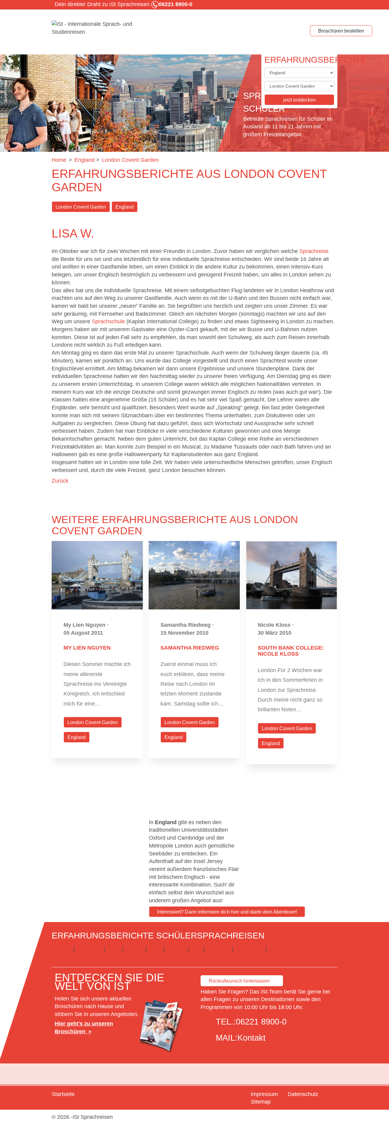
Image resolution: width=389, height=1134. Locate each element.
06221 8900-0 (261, 1021)
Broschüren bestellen (341, 30)
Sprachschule (108, 321)
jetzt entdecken (299, 99)
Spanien (176, 949)
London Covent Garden (81, 207)
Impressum (264, 1094)
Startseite (63, 1094)
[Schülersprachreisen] (97, 28)
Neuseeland (249, 949)
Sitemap (261, 1102)
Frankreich (89, 949)
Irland (113, 949)
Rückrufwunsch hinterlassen (239, 980)
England (124, 207)
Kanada (134, 949)
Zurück (60, 481)
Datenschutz (303, 1094)
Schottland (281, 949)
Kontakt (251, 1037)
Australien (218, 949)
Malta (155, 949)
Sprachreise (314, 251)
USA (196, 949)
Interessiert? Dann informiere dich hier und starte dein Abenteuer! (227, 911)
